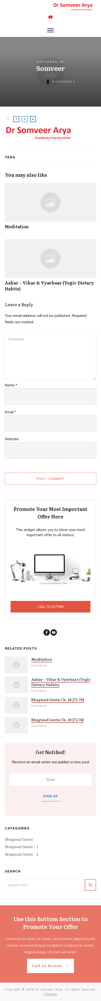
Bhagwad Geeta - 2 (22, 854)
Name (11, 385)
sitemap (50, 994)
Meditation (50, 208)
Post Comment (51, 478)
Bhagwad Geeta (19, 839)
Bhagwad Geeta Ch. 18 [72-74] (57, 719)
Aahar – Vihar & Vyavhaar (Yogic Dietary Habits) (50, 267)
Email (10, 412)
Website (12, 439)
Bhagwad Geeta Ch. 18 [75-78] (57, 699)
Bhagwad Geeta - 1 (22, 846)
